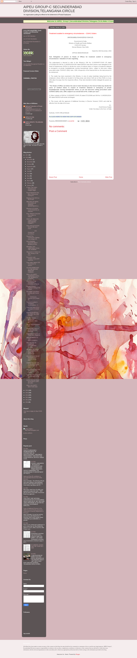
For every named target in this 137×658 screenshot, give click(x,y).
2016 (26, 157)
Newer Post (53, 177)
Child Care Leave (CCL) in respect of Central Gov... (32, 309)
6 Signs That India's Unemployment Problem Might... (31, 189)
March (29, 180)
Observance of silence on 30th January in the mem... (33, 253)
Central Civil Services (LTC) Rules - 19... (33, 298)
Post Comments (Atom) (84, 182)
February (29, 183)
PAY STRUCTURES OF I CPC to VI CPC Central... (33, 371)
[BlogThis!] (83, 121)
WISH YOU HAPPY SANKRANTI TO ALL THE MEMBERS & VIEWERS (32, 276)
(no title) (25, 448)
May (28, 176)
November (30, 162)
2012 (26, 397)
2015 (26, 390)
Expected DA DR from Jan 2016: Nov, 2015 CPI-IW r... (32, 314)
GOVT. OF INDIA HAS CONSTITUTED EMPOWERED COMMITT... (32, 221)
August (29, 169)
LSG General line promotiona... (31, 232)
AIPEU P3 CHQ (29, 117)
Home (81, 177)
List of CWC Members (29, 36)
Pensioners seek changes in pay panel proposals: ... (32, 259)
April (28, 178)
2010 (26, 402)
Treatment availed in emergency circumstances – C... (32, 303)
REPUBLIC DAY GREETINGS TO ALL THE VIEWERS (33, 248)
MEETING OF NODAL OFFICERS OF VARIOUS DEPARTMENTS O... (32, 204)
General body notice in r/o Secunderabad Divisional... (32, 330)
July (28, 171)
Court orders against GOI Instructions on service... (33, 264)
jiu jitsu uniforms (27, 433)
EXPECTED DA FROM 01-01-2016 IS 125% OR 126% (32, 381)
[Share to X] (85, 121)
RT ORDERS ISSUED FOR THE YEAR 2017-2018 (37, 546)
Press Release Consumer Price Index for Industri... (33, 215)
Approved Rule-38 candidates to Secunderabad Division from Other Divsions (32, 478)
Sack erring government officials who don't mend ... (32, 227)
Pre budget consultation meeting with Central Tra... (32, 293)
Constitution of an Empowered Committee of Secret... (33, 282)
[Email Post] (78, 121)
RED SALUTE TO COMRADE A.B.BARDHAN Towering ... (31, 345)
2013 (26, 395)
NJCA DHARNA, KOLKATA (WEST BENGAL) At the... (32, 243)
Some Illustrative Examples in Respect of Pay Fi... (33, 376)
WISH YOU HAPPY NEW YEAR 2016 (31, 386)
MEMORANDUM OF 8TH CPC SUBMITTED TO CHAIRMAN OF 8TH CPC (33, 111)
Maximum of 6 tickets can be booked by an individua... (32, 210)
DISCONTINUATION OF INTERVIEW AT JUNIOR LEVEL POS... (33, 358)
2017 (26, 155)
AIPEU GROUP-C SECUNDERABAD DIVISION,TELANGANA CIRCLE (52, 9)
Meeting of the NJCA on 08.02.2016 (32, 198)
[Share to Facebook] (87, 121)
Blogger (78, 654)
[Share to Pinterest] (89, 121)
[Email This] (82, 121)
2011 (26, 399)
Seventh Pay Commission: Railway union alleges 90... (33, 238)
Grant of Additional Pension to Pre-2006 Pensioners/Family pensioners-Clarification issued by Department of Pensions (33, 511)
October (29, 164)
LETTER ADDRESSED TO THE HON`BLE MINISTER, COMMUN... (32, 270)
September (30, 166)
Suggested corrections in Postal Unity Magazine (33, 334)
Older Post (108, 177)
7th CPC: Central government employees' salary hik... (32, 320)
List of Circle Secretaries (30, 39)
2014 (26, 392)
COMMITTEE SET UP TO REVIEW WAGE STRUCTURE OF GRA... (32, 365)
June (28, 173)
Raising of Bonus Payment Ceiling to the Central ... (33, 288)
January (29, 185)
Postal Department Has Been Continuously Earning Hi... (32, 194)
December (30, 159)
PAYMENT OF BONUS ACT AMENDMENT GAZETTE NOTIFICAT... (32, 352)
